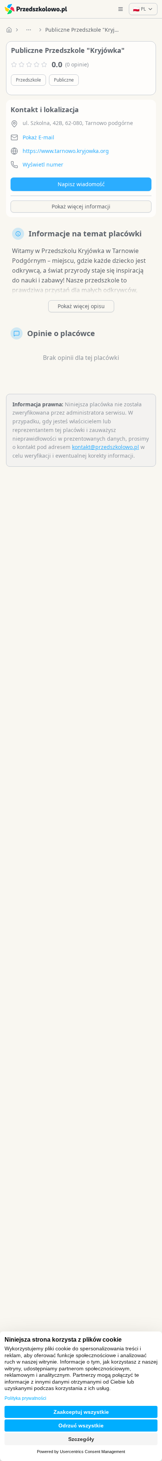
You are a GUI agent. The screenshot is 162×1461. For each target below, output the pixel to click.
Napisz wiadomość (81, 184)
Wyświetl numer (43, 164)
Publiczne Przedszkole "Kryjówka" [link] (83, 29)
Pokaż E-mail (38, 137)
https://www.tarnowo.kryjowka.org (66, 150)
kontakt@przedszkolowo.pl (105, 446)
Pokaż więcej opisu (81, 306)
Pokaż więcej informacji (81, 206)
